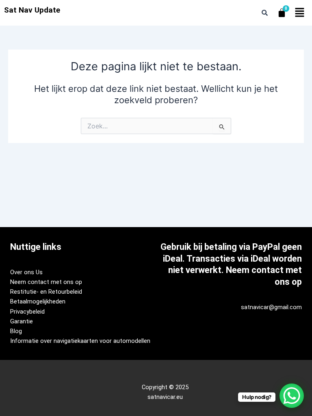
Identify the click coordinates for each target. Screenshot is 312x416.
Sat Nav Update (32, 10)
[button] (300, 13)
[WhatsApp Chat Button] (292, 396)
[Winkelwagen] (281, 12)
